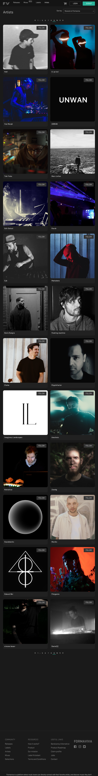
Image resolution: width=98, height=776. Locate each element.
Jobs (53, 755)
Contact (54, 759)
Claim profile (56, 752)
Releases (16, 2)
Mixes (28, 2)
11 (59, 20)
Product (31, 748)
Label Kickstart (34, 755)
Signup (89, 3)
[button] (65, 4)
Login (75, 3)
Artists (47, 2)
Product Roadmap (58, 748)
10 (57, 20)
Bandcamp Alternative (60, 744)
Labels (38, 2)
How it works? (33, 744)
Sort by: (59, 11)
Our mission (33, 752)
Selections (9, 759)
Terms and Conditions (37, 759)
